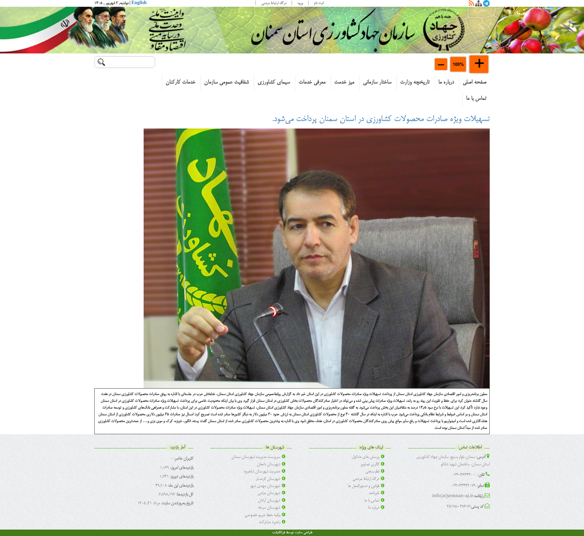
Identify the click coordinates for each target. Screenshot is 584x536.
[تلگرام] (486, 4)
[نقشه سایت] (478, 4)
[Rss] (471, 4)
